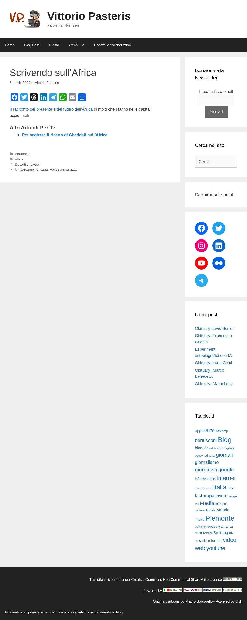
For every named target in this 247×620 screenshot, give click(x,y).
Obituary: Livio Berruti (214, 328)
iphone (207, 488)
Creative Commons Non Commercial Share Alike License (176, 580)
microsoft (221, 503)
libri (197, 503)
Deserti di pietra (27, 164)
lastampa (204, 495)
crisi (219, 448)
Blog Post (31, 45)
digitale (229, 448)
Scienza (208, 532)
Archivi (73, 45)
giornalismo (207, 462)
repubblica (215, 526)
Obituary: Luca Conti (213, 363)
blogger (201, 448)
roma (198, 533)
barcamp (222, 431)
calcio (212, 448)
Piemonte (220, 518)
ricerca (228, 526)
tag (225, 532)
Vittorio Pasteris (89, 16)
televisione (202, 541)
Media (207, 503)
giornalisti (206, 470)
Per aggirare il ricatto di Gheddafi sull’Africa (64, 135)
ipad (198, 488)
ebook (199, 455)
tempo (216, 540)
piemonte (200, 526)
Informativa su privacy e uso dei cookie (35, 612)
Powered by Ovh (229, 601)
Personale (22, 154)
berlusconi (206, 440)
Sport (217, 533)
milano (200, 510)
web (200, 548)
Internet (226, 478)
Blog (225, 440)
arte (210, 430)
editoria (210, 455)
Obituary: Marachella (214, 384)
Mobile (210, 510)
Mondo (223, 510)
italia (219, 487)
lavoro (221, 496)
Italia (231, 488)
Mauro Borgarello (199, 601)
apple (200, 430)
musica (199, 519)
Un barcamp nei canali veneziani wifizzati (46, 169)
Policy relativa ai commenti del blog (95, 612)
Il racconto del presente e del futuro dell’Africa (51, 109)
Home (9, 45)
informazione (205, 479)
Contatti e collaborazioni (112, 45)
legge (233, 496)
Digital (54, 45)
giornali (224, 455)
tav (231, 533)
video (229, 540)
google (226, 470)
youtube (215, 548)
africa (19, 159)
